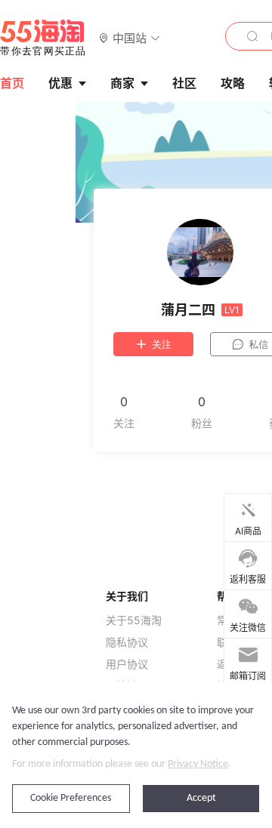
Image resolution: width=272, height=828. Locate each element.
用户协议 (127, 664)
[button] (129, 37)
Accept (201, 798)
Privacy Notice (198, 764)
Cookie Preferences (70, 798)
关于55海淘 (134, 620)
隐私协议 (127, 642)
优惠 (60, 83)
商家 (122, 83)
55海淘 (43, 38)
